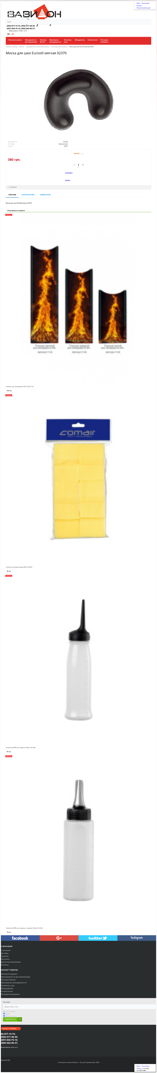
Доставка (4, 953)
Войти (139, 3)
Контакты (5, 965)
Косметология (7, 991)
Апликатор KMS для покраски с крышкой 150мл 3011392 (24, 928)
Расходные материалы (10, 994)
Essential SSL (5, 1060)
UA (12, 34)
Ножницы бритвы (8, 980)
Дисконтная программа (11, 962)
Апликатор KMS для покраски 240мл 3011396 (20, 747)
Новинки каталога (11, 1016)
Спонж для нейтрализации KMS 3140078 (19, 567)
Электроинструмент (9, 974)
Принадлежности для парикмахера (15, 977)
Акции (7, 1014)
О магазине (5, 950)
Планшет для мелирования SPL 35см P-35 (19, 386)
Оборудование (7, 988)
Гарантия (5, 956)
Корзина (139, 5)
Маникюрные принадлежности (14, 982)
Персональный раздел (143, 8)
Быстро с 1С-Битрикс (9, 1028)
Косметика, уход (7, 985)
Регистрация (145, 3)
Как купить (5, 959)
